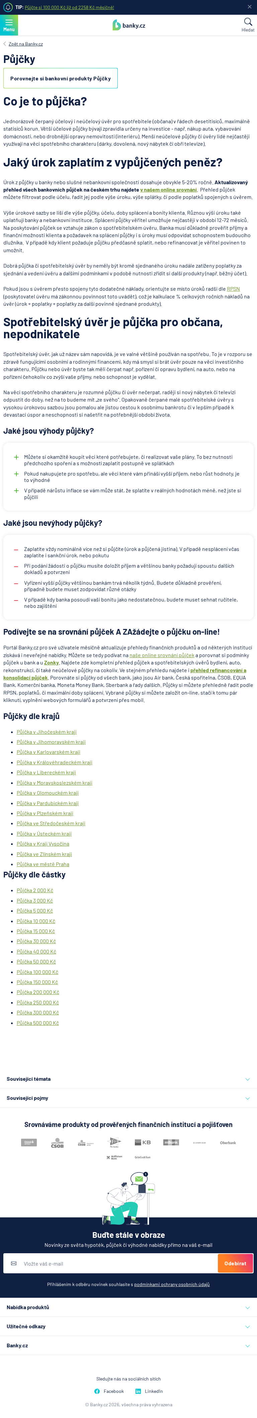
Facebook (114, 1391)
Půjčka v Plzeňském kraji (45, 813)
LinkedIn (154, 1391)
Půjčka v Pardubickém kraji (48, 803)
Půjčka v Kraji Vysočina (43, 843)
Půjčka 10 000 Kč (36, 921)
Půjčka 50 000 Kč (36, 961)
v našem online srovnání (168, 189)
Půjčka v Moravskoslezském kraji (54, 782)
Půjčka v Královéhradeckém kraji (54, 762)
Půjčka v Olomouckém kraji (48, 792)
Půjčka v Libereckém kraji (46, 772)
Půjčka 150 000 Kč (37, 982)
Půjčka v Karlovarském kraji (48, 752)
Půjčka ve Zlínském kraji (44, 854)
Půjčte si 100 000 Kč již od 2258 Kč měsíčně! (69, 7)
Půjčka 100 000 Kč (37, 972)
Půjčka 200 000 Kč (38, 992)
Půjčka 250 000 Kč (38, 1002)
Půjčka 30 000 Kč (36, 941)
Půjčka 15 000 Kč (36, 931)
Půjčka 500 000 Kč (38, 1022)
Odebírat (235, 1263)
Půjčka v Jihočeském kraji (47, 731)
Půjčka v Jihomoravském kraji (51, 741)
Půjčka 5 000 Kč (35, 910)
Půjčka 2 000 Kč (35, 890)
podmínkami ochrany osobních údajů (172, 1284)
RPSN (233, 288)
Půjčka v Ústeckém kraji (44, 833)
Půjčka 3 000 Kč (35, 900)
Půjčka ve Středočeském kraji (51, 823)
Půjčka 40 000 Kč (36, 951)
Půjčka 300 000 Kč (38, 1012)
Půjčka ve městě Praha (43, 864)
